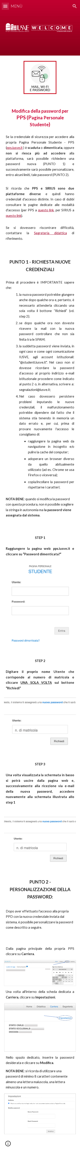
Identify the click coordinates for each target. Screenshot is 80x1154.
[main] (40, 118)
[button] (5, 6)
